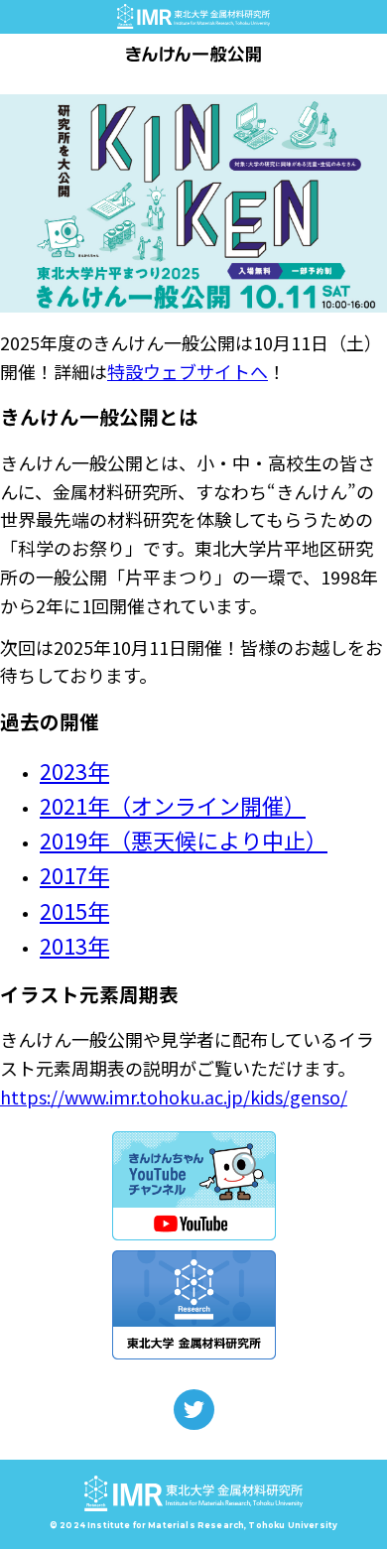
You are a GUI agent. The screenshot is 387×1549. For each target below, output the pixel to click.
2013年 (74, 945)
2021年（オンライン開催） (173, 805)
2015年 (74, 910)
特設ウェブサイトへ (187, 371)
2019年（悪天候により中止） (183, 839)
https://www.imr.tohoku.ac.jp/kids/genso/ (173, 1096)
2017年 (74, 874)
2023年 (74, 770)
